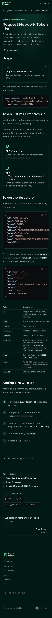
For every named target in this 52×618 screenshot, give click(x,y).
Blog (6, 584)
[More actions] (48, 3)
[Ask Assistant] (45, 98)
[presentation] (26, 101)
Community (9, 566)
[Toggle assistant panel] (45, 3)
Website (8, 561)
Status (7, 580)
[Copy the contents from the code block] (41, 98)
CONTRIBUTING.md (38, 426)
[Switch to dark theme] (46, 608)
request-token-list (26, 402)
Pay (5, 575)
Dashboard (9, 571)
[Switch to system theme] (37, 608)
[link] (26, 73)
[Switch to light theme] (41, 608)
